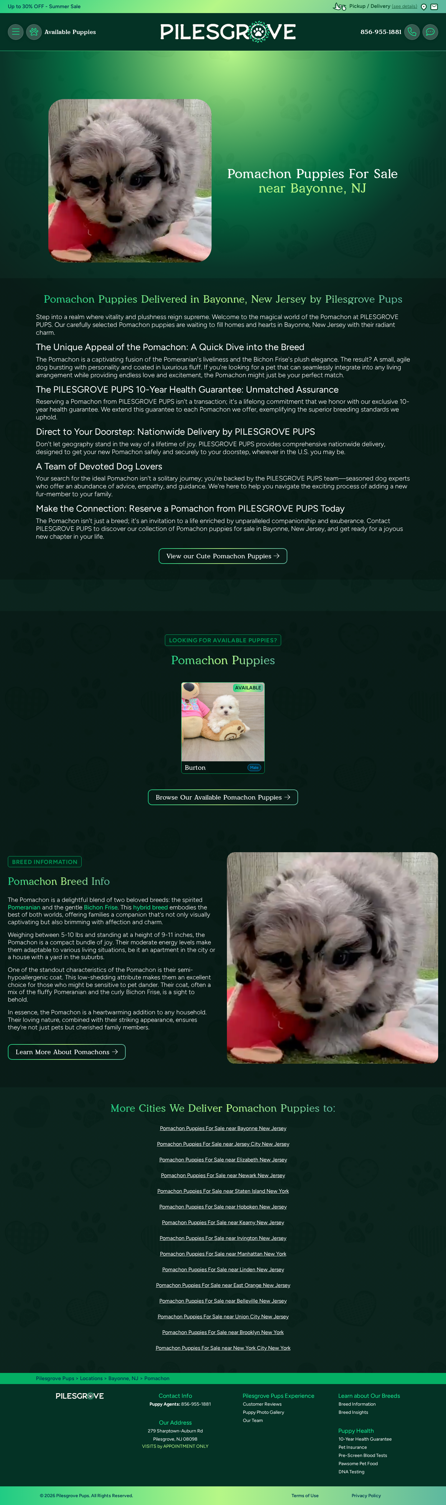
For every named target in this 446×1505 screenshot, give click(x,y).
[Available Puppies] (34, 32)
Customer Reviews (262, 1404)
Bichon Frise (101, 907)
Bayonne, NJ (124, 1378)
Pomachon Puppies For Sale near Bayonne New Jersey (223, 1128)
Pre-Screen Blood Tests (363, 1455)
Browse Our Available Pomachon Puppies (219, 797)
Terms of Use (305, 1495)
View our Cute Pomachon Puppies (220, 556)
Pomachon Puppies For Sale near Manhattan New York (223, 1254)
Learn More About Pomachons (62, 1052)
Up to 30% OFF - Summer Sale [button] (44, 6)
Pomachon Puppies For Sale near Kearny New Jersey (223, 1222)
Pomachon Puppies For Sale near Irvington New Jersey (223, 1238)
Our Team (253, 1420)
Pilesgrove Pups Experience (278, 1395)
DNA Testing (351, 1472)
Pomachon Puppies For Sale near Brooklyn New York (223, 1332)
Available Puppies (70, 32)
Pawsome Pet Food (358, 1463)
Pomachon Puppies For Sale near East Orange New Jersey (223, 1285)
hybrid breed (150, 907)
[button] (424, 7)
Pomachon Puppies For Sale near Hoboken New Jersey (223, 1207)
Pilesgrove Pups (55, 1378)
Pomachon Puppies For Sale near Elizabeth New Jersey (223, 1160)
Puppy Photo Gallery (263, 1412)
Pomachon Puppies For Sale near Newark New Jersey (223, 1175)
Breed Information (357, 1404)
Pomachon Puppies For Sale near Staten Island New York (223, 1191)
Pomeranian (24, 907)
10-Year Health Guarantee (365, 1439)
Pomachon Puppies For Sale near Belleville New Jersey (223, 1301)
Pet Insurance (353, 1447)
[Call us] (412, 32)
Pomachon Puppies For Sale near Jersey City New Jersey (223, 1144)
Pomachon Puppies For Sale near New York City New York (223, 1348)
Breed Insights (353, 1412)
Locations (91, 1378)
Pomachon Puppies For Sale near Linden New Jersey (223, 1269)
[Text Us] (430, 32)
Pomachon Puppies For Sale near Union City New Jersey (223, 1316)
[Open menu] (16, 32)
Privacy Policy (366, 1495)
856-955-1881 (381, 32)
